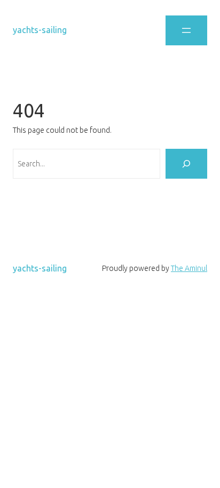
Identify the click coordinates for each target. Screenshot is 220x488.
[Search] (186, 164)
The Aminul (189, 268)
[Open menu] (186, 30)
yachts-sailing (40, 30)
